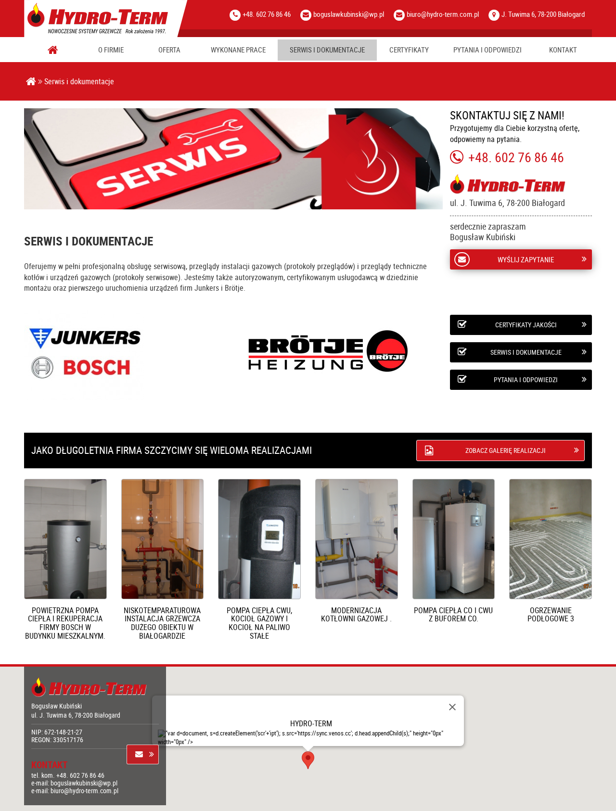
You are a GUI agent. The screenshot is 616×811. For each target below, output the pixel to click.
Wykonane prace (238, 49)
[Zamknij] (452, 707)
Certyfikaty (409, 49)
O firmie (111, 49)
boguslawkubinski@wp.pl (348, 14)
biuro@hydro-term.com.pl (443, 14)
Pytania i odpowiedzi (487, 49)
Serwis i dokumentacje (327, 49)
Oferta (169, 49)
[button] (308, 760)
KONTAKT (563, 49)
